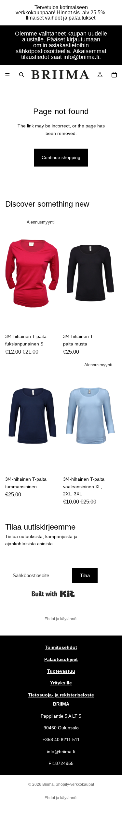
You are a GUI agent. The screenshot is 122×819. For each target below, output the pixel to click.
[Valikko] (7, 74)
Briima (48, 784)
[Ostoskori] (114, 74)
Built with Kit (53, 594)
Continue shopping (61, 157)
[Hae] (21, 74)
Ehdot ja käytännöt (61, 619)
